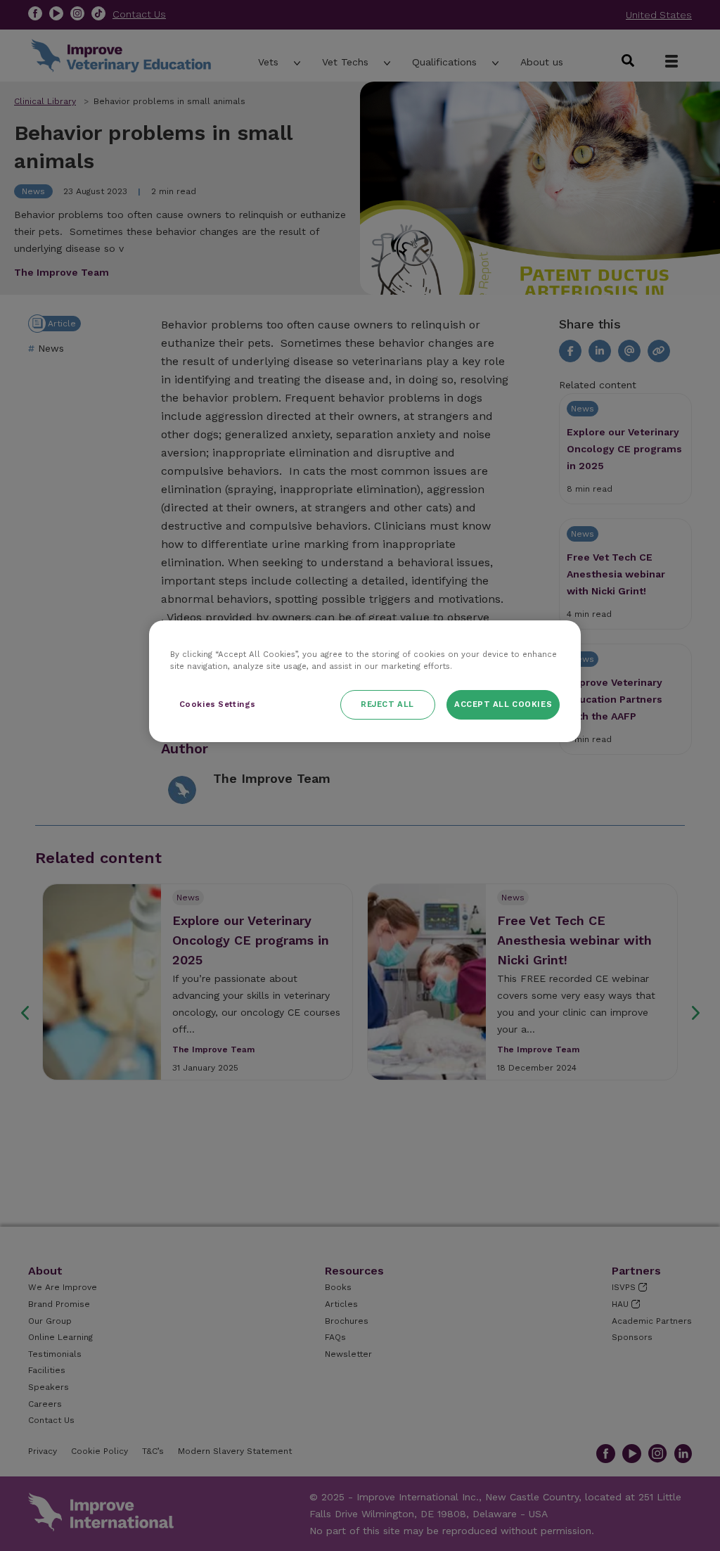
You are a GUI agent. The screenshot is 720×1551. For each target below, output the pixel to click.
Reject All (387, 704)
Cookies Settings (217, 704)
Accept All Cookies (503, 704)
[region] (365, 681)
